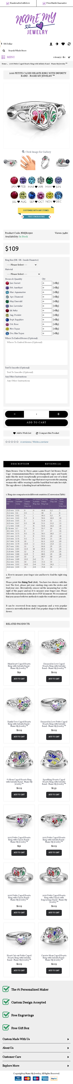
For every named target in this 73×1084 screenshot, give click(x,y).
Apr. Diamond (16, 297)
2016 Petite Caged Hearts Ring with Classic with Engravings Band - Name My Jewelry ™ (54, 899)
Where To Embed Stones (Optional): (21, 338)
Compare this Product (49, 433)
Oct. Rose (14, 324)
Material (9, 269)
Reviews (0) (53, 464)
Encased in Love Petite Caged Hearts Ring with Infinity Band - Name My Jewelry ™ (54, 724)
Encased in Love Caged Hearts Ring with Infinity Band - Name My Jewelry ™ (54, 666)
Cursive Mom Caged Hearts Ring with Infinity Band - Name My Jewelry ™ (54, 957)
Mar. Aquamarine (18, 292)
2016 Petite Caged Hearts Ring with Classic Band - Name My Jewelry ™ (19, 897)
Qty (43, 279)
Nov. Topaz (15, 329)
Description (20, 464)
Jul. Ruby (13, 310)
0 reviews (25, 442)
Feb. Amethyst (16, 287)
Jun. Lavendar (16, 306)
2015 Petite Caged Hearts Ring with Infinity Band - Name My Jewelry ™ (53, 839)
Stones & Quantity (13, 279)
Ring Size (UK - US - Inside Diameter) (22, 260)
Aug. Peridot (15, 315)
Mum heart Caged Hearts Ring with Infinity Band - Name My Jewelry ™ (19, 666)
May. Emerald (16, 301)
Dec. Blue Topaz (17, 333)
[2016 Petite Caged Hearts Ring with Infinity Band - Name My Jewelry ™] (36, 116)
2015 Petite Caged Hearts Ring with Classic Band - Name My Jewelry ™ (19, 839)
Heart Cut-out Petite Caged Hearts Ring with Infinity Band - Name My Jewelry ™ (19, 957)
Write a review (40, 442)
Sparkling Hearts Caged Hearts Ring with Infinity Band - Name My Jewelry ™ (54, 782)
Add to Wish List (23, 433)
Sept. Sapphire (17, 319)
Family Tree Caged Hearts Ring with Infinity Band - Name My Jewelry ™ (19, 724)
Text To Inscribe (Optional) (17, 368)
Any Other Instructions (16, 376)
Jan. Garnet (15, 283)
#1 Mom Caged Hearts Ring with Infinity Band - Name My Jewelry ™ (19, 782)
